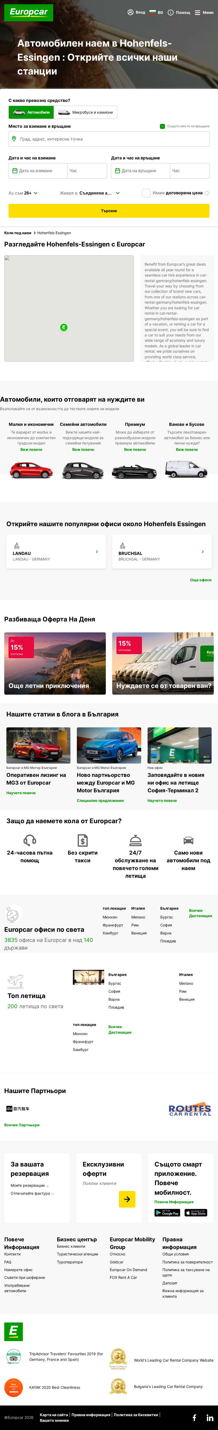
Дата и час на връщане (135, 157)
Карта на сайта (54, 1414)
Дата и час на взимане (32, 157)
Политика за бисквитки (136, 1414)
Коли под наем (17, 232)
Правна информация (91, 1414)
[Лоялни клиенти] (127, 1199)
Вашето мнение (54, 1420)
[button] (63, 328)
